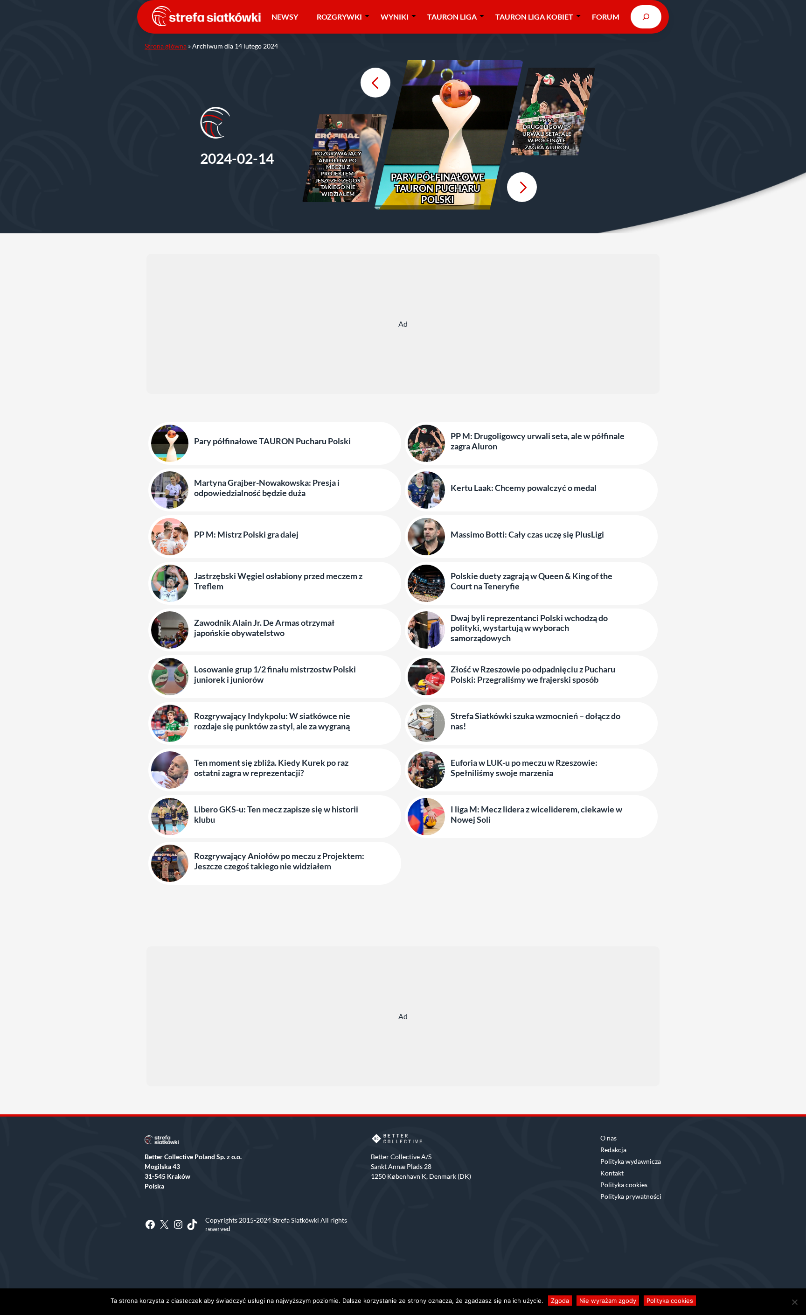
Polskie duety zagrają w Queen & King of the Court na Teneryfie (531, 581)
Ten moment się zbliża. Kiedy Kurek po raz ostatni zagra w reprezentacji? (271, 768)
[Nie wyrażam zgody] (794, 1302)
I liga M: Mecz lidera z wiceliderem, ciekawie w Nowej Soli (536, 814)
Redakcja (613, 1150)
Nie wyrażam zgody (607, 1300)
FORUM (605, 16)
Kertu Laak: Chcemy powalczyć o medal (524, 488)
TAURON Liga (452, 16)
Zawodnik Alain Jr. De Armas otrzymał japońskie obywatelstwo (264, 628)
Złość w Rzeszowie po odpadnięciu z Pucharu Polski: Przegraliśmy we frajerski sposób (533, 674)
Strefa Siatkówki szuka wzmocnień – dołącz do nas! (535, 721)
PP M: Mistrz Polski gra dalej (246, 534)
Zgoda (560, 1300)
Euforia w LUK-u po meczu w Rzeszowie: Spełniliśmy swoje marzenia (524, 768)
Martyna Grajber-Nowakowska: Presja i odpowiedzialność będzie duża (267, 488)
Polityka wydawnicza (630, 1161)
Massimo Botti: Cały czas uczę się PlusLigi (527, 534)
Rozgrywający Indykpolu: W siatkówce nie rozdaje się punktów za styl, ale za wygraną (272, 721)
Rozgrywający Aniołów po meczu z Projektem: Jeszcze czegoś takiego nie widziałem (337, 173)
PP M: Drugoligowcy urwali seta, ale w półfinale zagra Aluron (546, 134)
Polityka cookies (623, 1185)
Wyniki (395, 16)
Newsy (284, 16)
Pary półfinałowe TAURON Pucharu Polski (437, 188)
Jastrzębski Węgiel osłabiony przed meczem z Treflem (278, 581)
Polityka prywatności (630, 1196)
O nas (608, 1138)
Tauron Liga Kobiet (534, 16)
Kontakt (612, 1173)
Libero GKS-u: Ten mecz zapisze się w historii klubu (276, 814)
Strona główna (166, 46)
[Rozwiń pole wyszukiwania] (646, 16)
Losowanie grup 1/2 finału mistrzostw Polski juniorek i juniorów (275, 674)
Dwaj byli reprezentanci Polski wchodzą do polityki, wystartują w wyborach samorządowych (529, 628)
